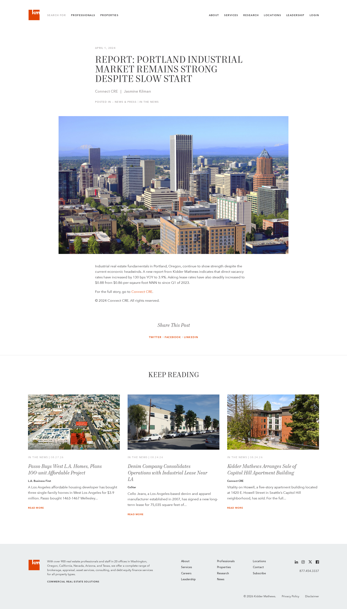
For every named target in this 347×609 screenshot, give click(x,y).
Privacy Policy (290, 596)
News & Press (125, 101)
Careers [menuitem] (186, 573)
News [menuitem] (220, 579)
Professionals (83, 15)
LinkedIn (191, 337)
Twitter (155, 337)
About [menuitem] (185, 561)
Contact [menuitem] (258, 567)
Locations (272, 15)
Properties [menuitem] (224, 567)
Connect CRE (141, 292)
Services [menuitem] (186, 567)
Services (231, 15)
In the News (149, 101)
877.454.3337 (309, 571)
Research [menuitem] (223, 573)
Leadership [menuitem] (188, 579)
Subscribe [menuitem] (259, 573)
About (214, 15)
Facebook (173, 337)
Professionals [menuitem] (226, 561)
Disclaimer (312, 596)
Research (251, 15)
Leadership (295, 15)
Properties (109, 15)
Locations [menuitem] (259, 561)
